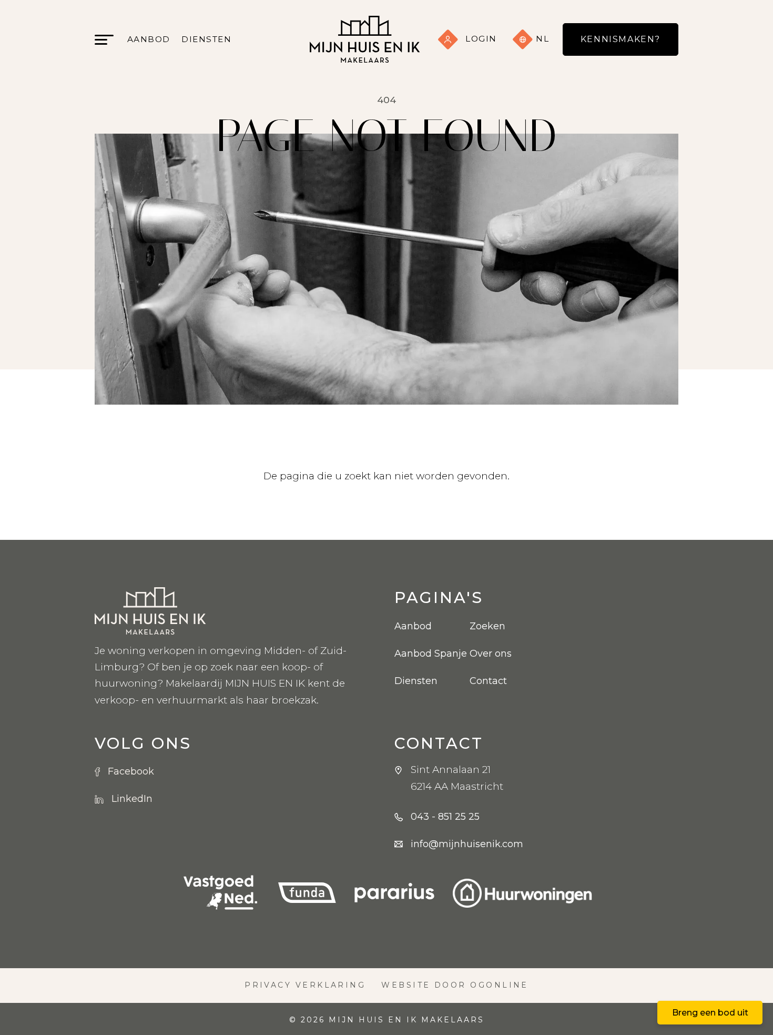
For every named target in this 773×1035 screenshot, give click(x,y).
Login (481, 39)
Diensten (206, 39)
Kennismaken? (620, 39)
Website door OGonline (454, 985)
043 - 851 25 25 (445, 816)
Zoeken (487, 626)
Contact (488, 681)
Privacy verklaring (305, 985)
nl (541, 39)
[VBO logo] (220, 893)
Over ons (491, 653)
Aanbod (148, 39)
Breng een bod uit (710, 1013)
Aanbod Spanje (424, 653)
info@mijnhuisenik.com (467, 844)
